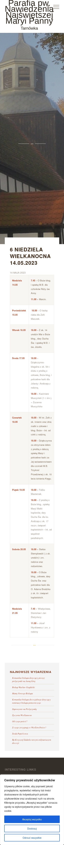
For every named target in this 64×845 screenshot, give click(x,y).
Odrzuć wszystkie (32, 837)
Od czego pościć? (19, 721)
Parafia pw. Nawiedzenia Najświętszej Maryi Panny (29, 15)
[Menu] (54, 7)
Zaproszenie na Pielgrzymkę (24, 709)
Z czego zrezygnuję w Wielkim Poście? (29, 727)
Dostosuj (32, 828)
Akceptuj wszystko (32, 819)
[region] (32, 809)
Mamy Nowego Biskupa (22, 693)
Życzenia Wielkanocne (22, 715)
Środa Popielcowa (20, 733)
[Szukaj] (46, 7)
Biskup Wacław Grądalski (23, 687)
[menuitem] (46, 7)
